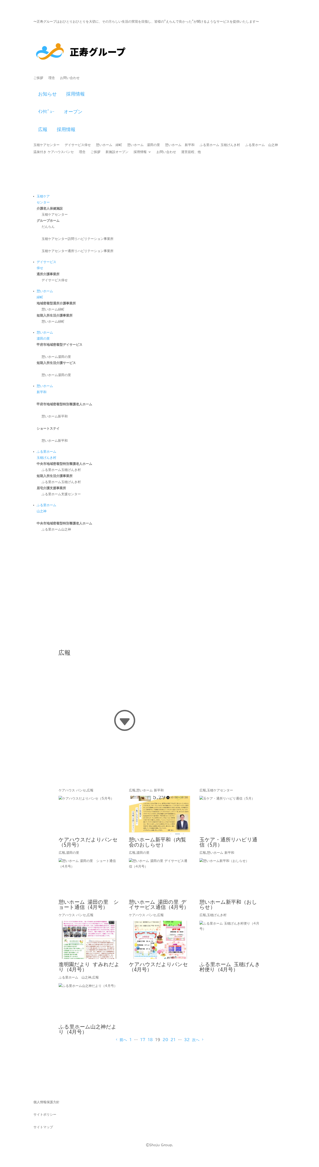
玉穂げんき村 (217, 915)
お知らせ (47, 93)
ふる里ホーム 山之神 (261, 144)
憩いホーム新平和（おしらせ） (228, 904)
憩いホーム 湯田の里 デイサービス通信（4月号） (159, 904)
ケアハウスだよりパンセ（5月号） (88, 842)
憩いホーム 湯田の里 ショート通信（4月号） (89, 904)
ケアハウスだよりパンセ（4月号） (158, 967)
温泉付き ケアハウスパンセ (53, 151)
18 (150, 1040)
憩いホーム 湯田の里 (143, 144)
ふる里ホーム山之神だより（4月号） (88, 1029)
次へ (195, 1040)
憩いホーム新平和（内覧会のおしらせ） (157, 842)
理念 (51, 77)
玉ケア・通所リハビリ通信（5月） (228, 842)
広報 (42, 129)
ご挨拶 (38, 77)
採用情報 (78, 93)
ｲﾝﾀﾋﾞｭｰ (46, 111)
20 (165, 1040)
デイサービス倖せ (78, 144)
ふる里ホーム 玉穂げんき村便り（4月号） (229, 967)
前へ (123, 1040)
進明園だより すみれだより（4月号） (89, 967)
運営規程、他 (191, 151)
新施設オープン (117, 151)
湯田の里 (72, 852)
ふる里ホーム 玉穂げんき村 (220, 144)
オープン (73, 111)
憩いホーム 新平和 (180, 144)
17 (142, 1040)
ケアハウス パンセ (72, 790)
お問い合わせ (70, 77)
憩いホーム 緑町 (109, 144)
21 (173, 1040)
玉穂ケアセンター (46, 144)
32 (187, 1040)
